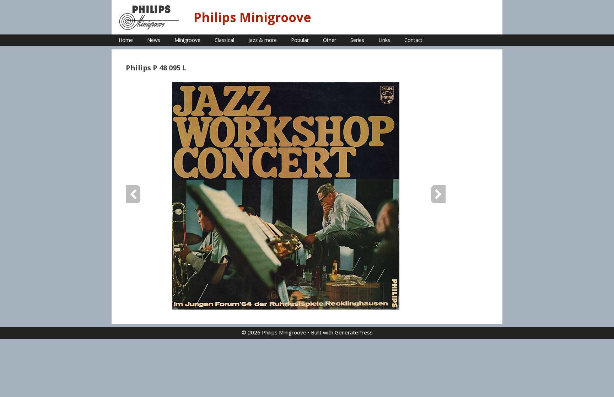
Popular (300, 40)
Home (126, 40)
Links (384, 40)
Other (329, 40)
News (153, 40)
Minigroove (187, 40)
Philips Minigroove (252, 17)
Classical (224, 40)
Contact (413, 40)
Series (357, 40)
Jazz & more (262, 40)
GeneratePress (354, 332)
